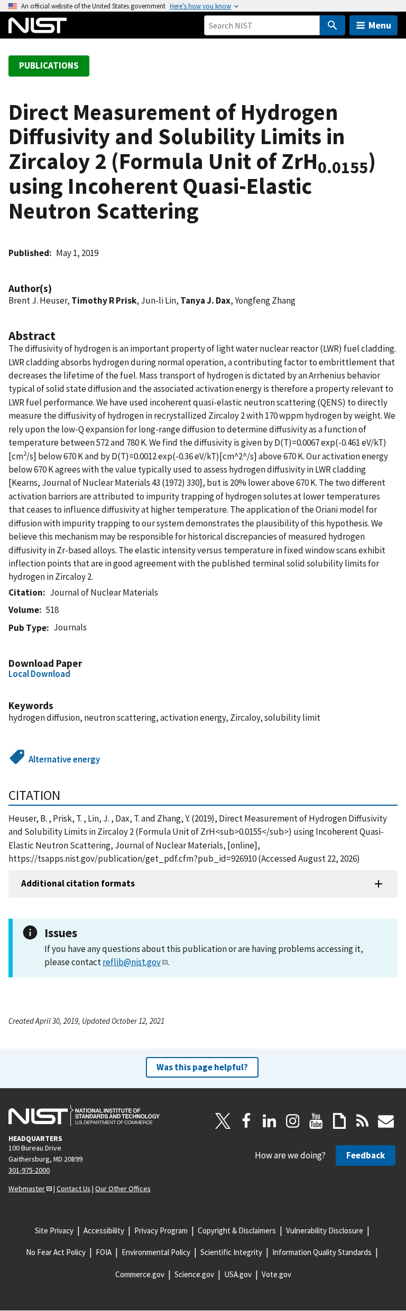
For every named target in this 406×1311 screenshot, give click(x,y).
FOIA (104, 1252)
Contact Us (73, 1188)
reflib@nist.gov (132, 962)
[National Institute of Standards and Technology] (84, 1115)
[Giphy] (339, 1121)
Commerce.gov (139, 1274)
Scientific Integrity (231, 1252)
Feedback (365, 1155)
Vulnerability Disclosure (324, 1230)
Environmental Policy (156, 1252)
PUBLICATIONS (49, 65)
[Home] (37, 25)
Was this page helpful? (202, 1067)
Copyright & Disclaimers (237, 1230)
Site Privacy (54, 1230)
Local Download (39, 674)
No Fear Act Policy (56, 1252)
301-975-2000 (29, 1170)
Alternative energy (64, 759)
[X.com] (223, 1121)
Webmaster (26, 1188)
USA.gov (238, 1274)
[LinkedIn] (269, 1121)
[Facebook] (246, 1121)
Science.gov (194, 1274)
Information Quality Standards (322, 1252)
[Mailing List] (386, 1121)
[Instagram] (292, 1121)
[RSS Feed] (362, 1121)
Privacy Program (161, 1230)
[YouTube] (316, 1121)
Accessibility (104, 1230)
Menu (379, 25)
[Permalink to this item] (57, 288)
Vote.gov (276, 1274)
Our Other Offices (123, 1188)
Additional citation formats (78, 883)
